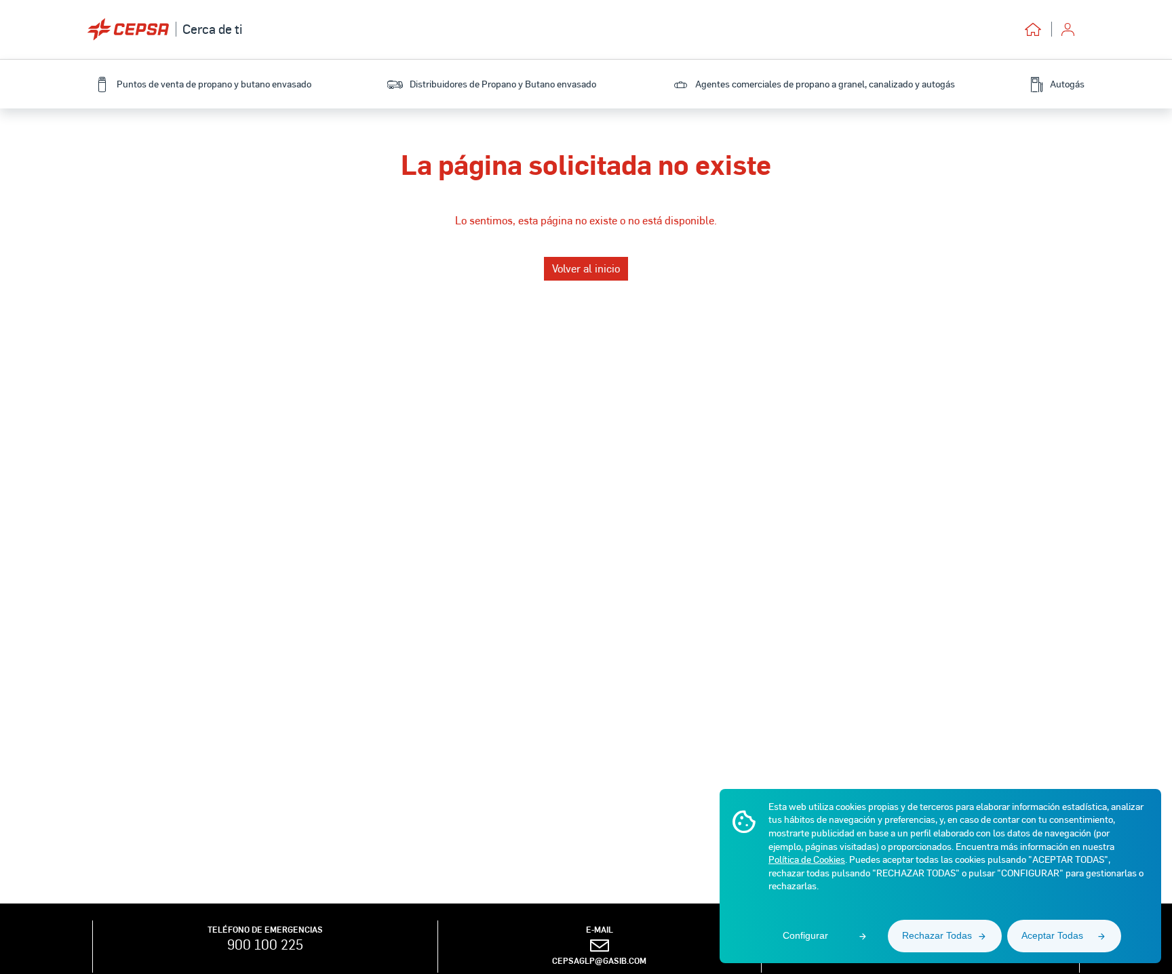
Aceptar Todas (1052, 935)
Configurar (805, 935)
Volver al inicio (586, 268)
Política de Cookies (806, 859)
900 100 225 (265, 944)
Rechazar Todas (937, 935)
